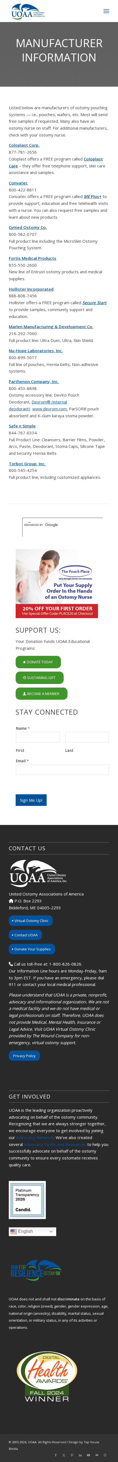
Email (22, 760)
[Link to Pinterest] (72, 1455)
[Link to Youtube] (89, 1455)
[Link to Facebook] (56, 1455)
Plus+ (93, 196)
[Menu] (106, 11)
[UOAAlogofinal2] (49, 11)
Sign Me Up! (31, 800)
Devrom (39, 402)
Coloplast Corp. (24, 145)
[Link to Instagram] (105, 1455)
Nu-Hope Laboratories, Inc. (36, 350)
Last (69, 750)
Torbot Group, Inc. (27, 463)
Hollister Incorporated (31, 289)
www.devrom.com (49, 408)
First (20, 750)
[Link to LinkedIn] (80, 1455)
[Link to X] (64, 1455)
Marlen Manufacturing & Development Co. (51, 326)
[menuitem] (106, 11)
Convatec (18, 183)
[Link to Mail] (97, 1455)
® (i (50, 402)
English (25, 1231)
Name (23, 728)
